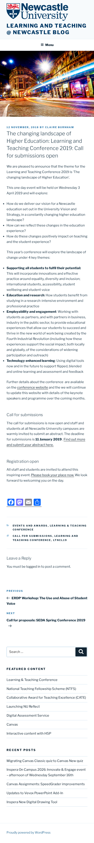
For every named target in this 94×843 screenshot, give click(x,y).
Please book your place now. (52, 475)
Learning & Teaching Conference (32, 680)
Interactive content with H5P (29, 733)
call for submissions (32, 535)
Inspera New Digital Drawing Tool (32, 802)
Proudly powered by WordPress (28, 832)
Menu (49, 45)
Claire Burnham (59, 127)
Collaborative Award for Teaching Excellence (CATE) (46, 698)
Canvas (12, 724)
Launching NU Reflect (23, 707)
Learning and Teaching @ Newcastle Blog (47, 29)
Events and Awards (30, 525)
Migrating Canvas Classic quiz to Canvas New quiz (45, 761)
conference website (32, 387)
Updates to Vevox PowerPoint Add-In (35, 793)
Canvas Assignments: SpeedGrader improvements (46, 784)
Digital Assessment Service (28, 716)
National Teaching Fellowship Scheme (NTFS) (41, 689)
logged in (33, 567)
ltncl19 (60, 540)
